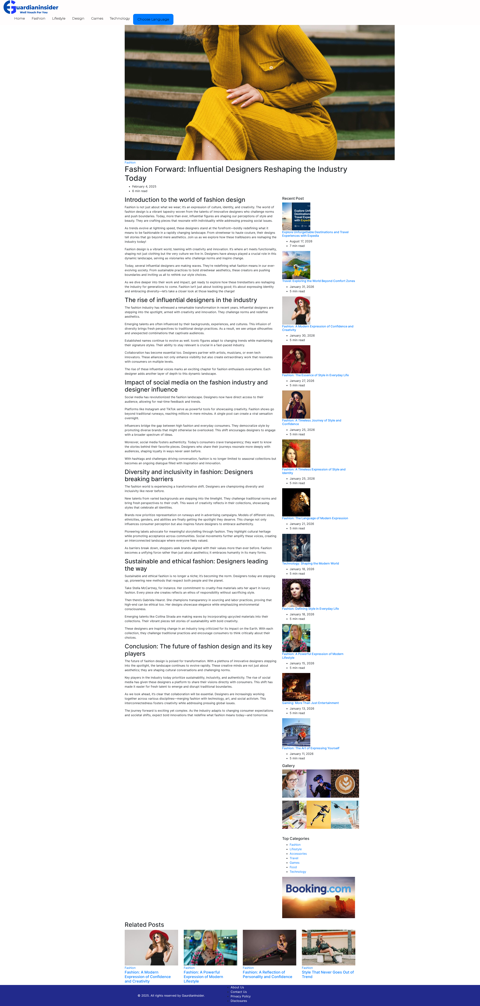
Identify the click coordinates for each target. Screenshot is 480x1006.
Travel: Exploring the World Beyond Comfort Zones (318, 281)
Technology (120, 18)
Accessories (298, 853)
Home (19, 18)
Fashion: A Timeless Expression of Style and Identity (314, 471)
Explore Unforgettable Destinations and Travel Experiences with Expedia (315, 233)
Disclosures (239, 1001)
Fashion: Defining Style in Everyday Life (310, 608)
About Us (237, 987)
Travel (294, 858)
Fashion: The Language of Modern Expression (315, 518)
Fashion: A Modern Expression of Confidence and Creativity (317, 328)
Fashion (38, 18)
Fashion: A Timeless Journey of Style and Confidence (311, 422)
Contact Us (239, 992)
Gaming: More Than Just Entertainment (310, 703)
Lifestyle (58, 18)
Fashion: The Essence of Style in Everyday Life (315, 375)
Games (97, 18)
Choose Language (153, 19)
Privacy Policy (241, 996)
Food (293, 867)
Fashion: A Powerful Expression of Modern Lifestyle (313, 655)
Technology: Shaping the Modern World (310, 563)
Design (78, 18)
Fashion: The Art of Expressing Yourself (310, 748)
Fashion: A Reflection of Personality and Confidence (267, 974)
